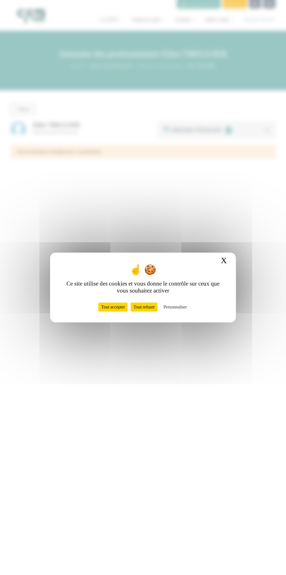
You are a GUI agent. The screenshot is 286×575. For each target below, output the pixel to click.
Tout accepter (113, 307)
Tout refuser (144, 307)
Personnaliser (175, 307)
